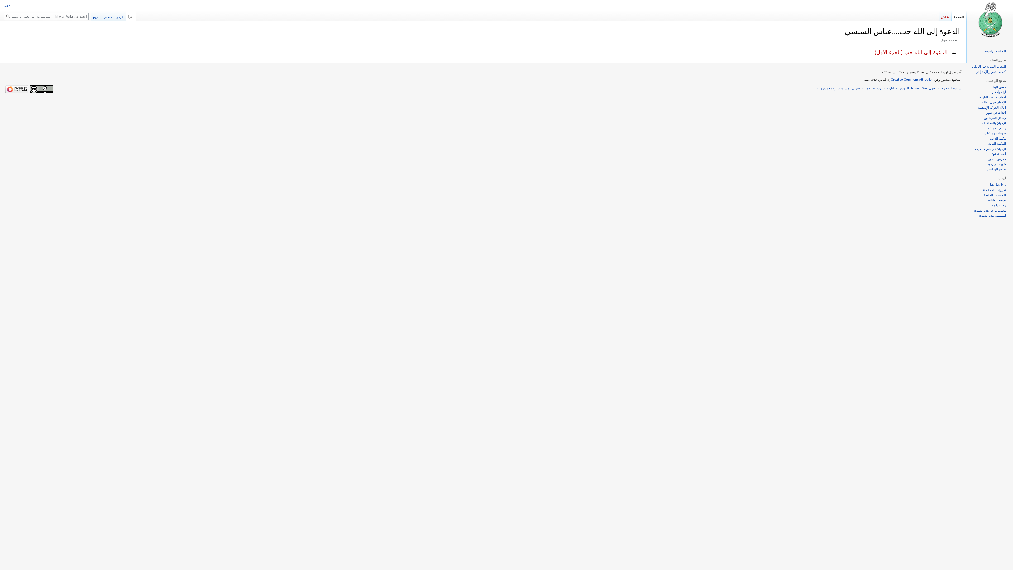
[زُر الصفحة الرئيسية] (990, 21)
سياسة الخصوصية (949, 88)
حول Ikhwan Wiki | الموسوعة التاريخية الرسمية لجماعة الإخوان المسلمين (886, 88)
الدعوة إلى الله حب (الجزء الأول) (911, 52)
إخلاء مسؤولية (826, 88)
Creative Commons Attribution (912, 80)
